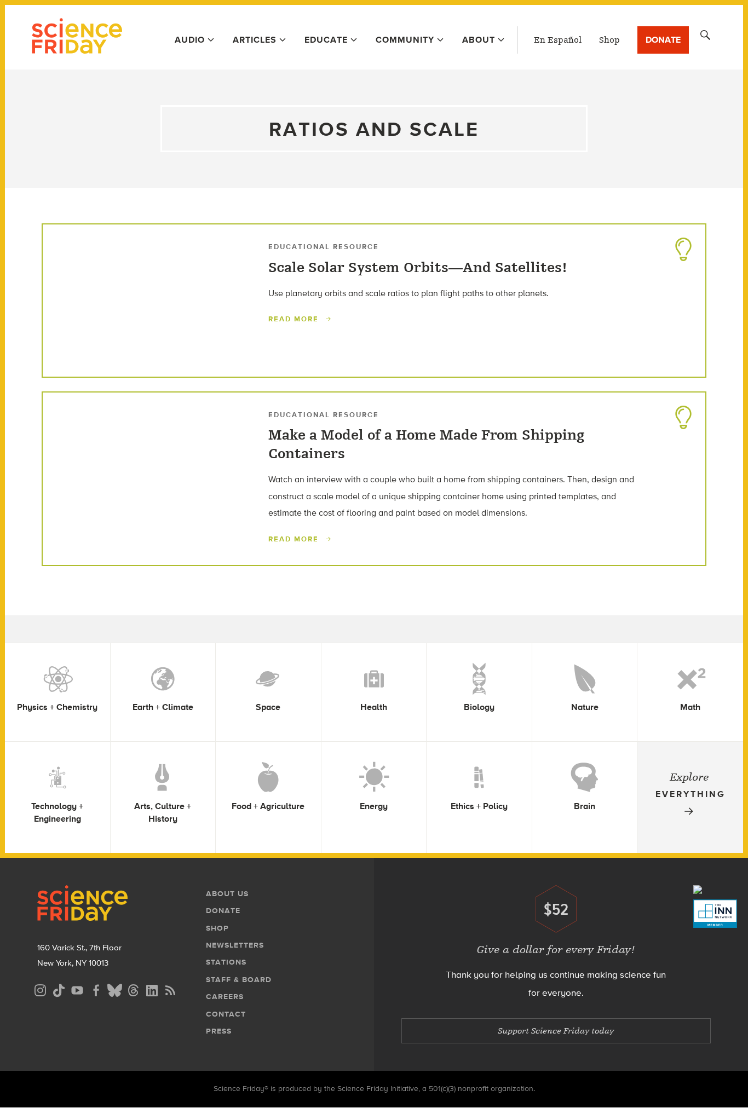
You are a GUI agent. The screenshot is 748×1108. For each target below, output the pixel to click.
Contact (226, 1014)
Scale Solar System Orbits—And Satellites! (417, 267)
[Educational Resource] (683, 246)
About (478, 39)
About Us (227, 893)
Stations (226, 962)
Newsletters (235, 945)
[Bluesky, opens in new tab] (114, 989)
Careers (225, 996)
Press (219, 1031)
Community (405, 39)
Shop (609, 40)
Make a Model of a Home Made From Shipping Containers (426, 444)
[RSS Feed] (170, 989)
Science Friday (77, 37)
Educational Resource (323, 247)
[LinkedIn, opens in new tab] (151, 989)
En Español (558, 40)
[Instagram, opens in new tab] (40, 989)
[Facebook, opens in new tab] (96, 989)
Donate (663, 39)
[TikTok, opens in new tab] (58, 989)
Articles (255, 39)
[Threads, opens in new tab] (133, 989)
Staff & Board (239, 979)
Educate (326, 39)
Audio (190, 39)
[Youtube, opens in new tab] (77, 989)
